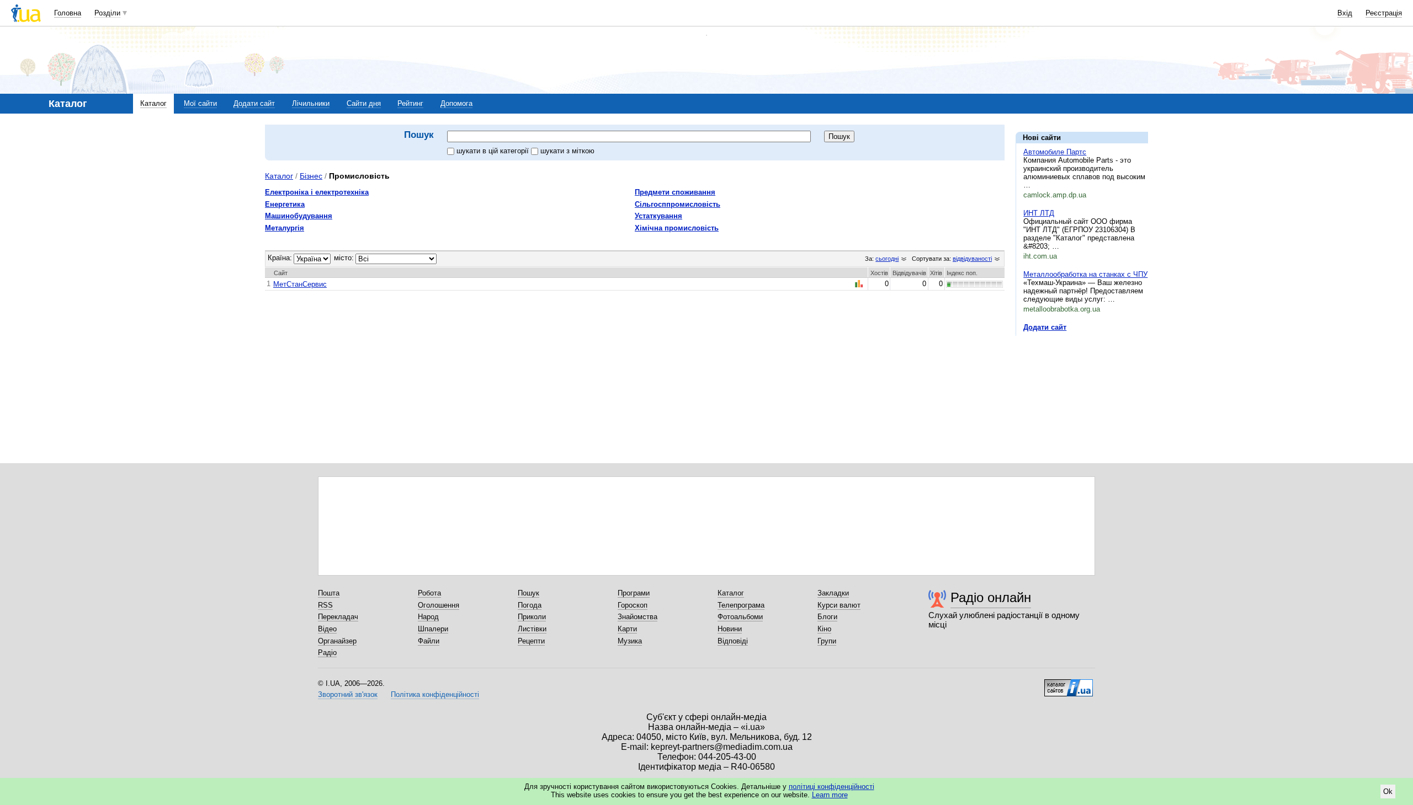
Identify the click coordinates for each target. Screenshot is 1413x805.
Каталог (153, 103)
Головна (67, 13)
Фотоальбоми (740, 617)
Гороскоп (632, 605)
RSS (325, 605)
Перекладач (338, 617)
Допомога (456, 103)
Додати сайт (254, 103)
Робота (429, 593)
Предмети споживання (675, 192)
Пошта (328, 593)
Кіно (824, 629)
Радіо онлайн (990, 597)
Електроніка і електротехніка (317, 192)
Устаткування (658, 216)
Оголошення (438, 605)
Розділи (107, 13)
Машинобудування (298, 216)
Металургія (284, 228)
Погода (529, 605)
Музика (630, 641)
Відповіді (733, 641)
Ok (1388, 791)
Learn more (830, 795)
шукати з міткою (567, 151)
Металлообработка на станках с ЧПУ (1085, 274)
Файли (428, 641)
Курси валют (838, 605)
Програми (634, 593)
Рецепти (531, 641)
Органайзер (337, 641)
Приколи (532, 617)
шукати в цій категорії (493, 151)
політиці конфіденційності (831, 786)
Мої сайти (200, 103)
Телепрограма (741, 605)
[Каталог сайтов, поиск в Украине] (1068, 683)
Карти (627, 629)
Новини (730, 629)
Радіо (327, 652)
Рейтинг (410, 103)
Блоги (827, 617)
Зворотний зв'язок (348, 694)
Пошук (528, 593)
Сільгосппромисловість (677, 204)
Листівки (532, 629)
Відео (327, 629)
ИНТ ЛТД (1038, 213)
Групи (826, 641)
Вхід (1344, 13)
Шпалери (433, 629)
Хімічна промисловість (677, 228)
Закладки (833, 593)
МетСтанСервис (300, 284)
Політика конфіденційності (435, 694)
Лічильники (311, 103)
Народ (428, 617)
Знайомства (637, 617)
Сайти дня (364, 103)
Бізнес (311, 175)
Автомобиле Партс (1054, 152)
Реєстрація (1384, 13)
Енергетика (285, 204)
